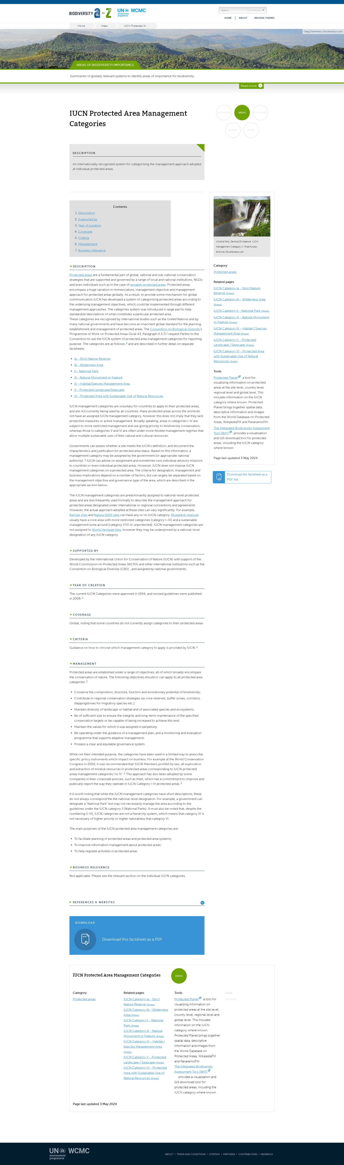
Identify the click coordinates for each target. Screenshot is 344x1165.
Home (228, 18)
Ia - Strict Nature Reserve (92, 359)
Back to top (337, 997)
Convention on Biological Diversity (175, 329)
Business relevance (92, 250)
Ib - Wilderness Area (88, 365)
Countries (260, 112)
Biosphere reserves (185, 515)
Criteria (83, 238)
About (243, 18)
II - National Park (86, 371)
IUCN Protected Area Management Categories (140, 25)
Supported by (87, 219)
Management (87, 244)
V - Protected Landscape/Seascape (99, 390)
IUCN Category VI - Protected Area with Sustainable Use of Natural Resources (239, 356)
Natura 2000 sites (106, 515)
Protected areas (225, 272)
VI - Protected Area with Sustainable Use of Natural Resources (118, 396)
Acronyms (224, 112)
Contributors (247, 1154)
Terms (251, 130)
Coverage (85, 232)
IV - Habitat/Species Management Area (102, 384)
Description (86, 213)
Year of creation (89, 225)
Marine (232, 130)
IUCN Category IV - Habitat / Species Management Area (144, 1046)
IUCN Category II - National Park (241, 311)
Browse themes (264, 18)
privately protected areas (148, 285)
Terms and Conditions (191, 1154)
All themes (255, 10)
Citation (214, 1154)
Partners (229, 1154)
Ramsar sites (78, 515)
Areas (104, 25)
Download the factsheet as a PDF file (247, 476)
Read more (249, 86)
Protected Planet (226, 378)
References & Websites (94, 902)
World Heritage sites (106, 530)
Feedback (267, 1154)
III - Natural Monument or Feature (98, 377)
